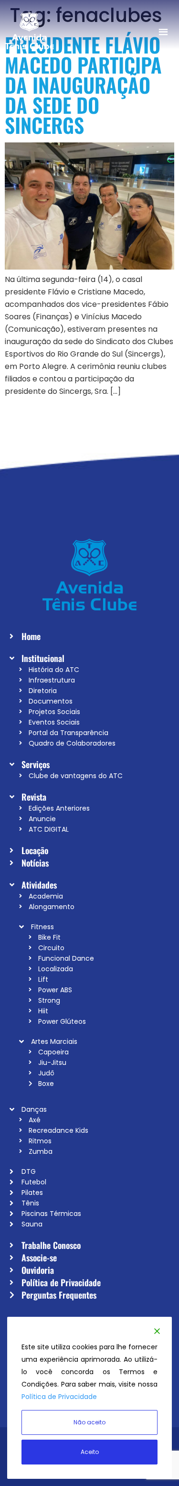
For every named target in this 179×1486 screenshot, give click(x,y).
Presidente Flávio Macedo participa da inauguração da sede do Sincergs (83, 85)
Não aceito (89, 1422)
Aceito (90, 1452)
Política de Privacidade (59, 1396)
